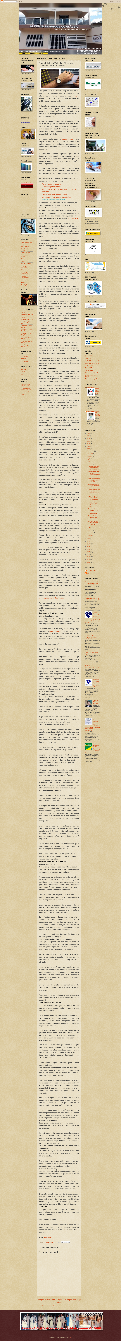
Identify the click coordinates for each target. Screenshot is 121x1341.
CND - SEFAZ (89, 365)
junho (90, 461)
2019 (88, 538)
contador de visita (26, 182)
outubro (90, 453)
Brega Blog (90, 387)
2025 (88, 436)
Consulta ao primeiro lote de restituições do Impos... (94, 485)
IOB (22, 270)
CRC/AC (23, 259)
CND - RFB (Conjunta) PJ (92, 363)
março (90, 530)
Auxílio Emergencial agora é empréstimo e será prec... (94, 474)
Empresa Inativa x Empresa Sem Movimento (93, 517)
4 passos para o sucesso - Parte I (25, 385)
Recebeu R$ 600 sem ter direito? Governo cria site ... (94, 492)
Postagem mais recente (46, 1300)
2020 (88, 449)
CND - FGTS (88, 356)
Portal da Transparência (25, 276)
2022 (88, 443)
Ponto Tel (47, 1237)
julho (89, 459)
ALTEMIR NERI (91, 570)
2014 (88, 552)
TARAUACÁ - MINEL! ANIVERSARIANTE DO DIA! (94, 523)
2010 (88, 562)
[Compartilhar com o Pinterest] (69, 1242)
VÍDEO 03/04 (24, 361)
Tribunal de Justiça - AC (91, 372)
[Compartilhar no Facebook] (67, 1242)
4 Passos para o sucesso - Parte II (26, 388)
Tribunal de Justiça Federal (92, 379)
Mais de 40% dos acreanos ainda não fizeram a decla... (93, 504)
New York (23, 369)
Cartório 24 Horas (25, 252)
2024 (88, 438)
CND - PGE (88, 358)
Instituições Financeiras (24, 266)
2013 (88, 554)
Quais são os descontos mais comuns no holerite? (92, 666)
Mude (22, 394)
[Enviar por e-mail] (62, 1242)
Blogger (70, 1337)
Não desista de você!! (97, 414)
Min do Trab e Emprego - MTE (25, 273)
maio (90, 464)
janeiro (90, 535)
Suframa (23, 282)
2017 (88, 544)
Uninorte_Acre (25, 285)
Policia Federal (89, 370)
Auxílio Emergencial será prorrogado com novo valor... (93, 467)
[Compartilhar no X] (65, 1242)
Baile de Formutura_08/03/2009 (27, 318)
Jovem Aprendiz (25, 392)
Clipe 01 (23, 371)
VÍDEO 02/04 (24, 359)
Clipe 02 (23, 374)
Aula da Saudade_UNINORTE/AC (27, 314)
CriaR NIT (23, 261)
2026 (88, 433)
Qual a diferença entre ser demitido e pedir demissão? (92, 599)
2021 (88, 446)
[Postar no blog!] (64, 1242)
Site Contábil (24, 280)
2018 (88, 541)
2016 (88, 546)
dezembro (91, 451)
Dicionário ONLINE (26, 263)
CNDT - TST (88, 368)
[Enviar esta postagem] (58, 1242)
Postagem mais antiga (72, 1300)
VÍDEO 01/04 (24, 356)
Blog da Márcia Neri (93, 411)
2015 (88, 549)
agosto (90, 456)
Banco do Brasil (25, 246)
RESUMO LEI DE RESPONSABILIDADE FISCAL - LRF (91, 637)
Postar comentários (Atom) (49, 1306)
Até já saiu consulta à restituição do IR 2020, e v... (94, 480)
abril (89, 527)
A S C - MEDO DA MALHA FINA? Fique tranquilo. (93, 498)
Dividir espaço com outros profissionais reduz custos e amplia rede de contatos (92, 583)
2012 (88, 557)
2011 (88, 559)
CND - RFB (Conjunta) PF (92, 361)
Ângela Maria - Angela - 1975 (97, 391)
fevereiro (91, 533)
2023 (88, 441)
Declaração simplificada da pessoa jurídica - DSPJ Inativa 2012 (96, 683)
